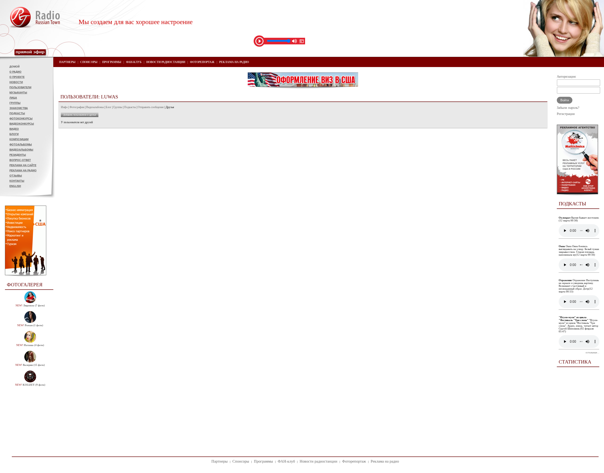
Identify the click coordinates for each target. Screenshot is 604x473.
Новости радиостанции (165, 62)
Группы (15, 102)
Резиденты (17, 154)
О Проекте (17, 77)
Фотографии (77, 107)
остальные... (592, 352)
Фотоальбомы (20, 144)
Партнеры (67, 62)
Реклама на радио (23, 170)
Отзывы (15, 175)
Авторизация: (566, 76)
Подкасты (17, 113)
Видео (14, 128)
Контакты (16, 180)
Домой (14, 66)
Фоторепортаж (202, 62)
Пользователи (20, 87)
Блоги (14, 134)
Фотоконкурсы (21, 118)
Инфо (64, 107)
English (15, 186)
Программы (111, 62)
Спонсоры (88, 62)
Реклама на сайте (22, 165)
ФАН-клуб (134, 62)
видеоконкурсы (21, 123)
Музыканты (18, 92)
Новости (16, 82)
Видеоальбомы (21, 149)
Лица (13, 97)
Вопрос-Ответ (20, 160)
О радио (15, 71)
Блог (108, 107)
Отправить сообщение (151, 107)
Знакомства (18, 108)
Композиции (19, 139)
